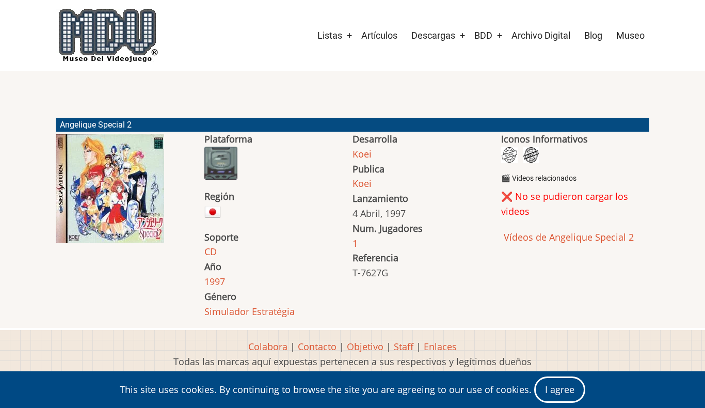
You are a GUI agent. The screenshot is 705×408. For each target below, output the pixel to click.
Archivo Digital (540, 35)
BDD (483, 35)
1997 (214, 281)
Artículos (379, 35)
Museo (630, 35)
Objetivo (365, 346)
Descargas (433, 35)
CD (210, 251)
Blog (593, 35)
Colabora (267, 346)
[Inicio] (107, 35)
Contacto (317, 346)
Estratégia (273, 311)
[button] (110, 193)
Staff (403, 346)
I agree (559, 389)
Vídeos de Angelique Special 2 (567, 237)
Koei (362, 154)
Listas (329, 35)
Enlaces (440, 346)
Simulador (226, 311)
